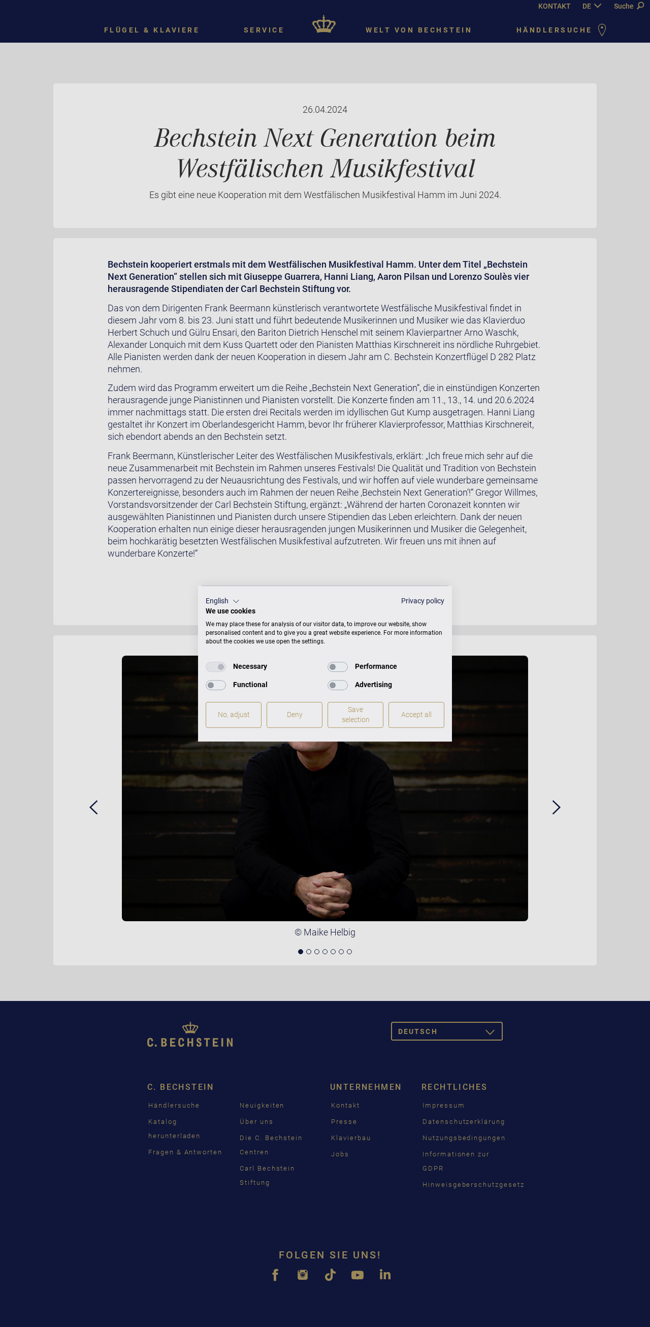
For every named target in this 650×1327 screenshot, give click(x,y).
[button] (223, 601)
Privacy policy (422, 601)
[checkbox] (216, 667)
